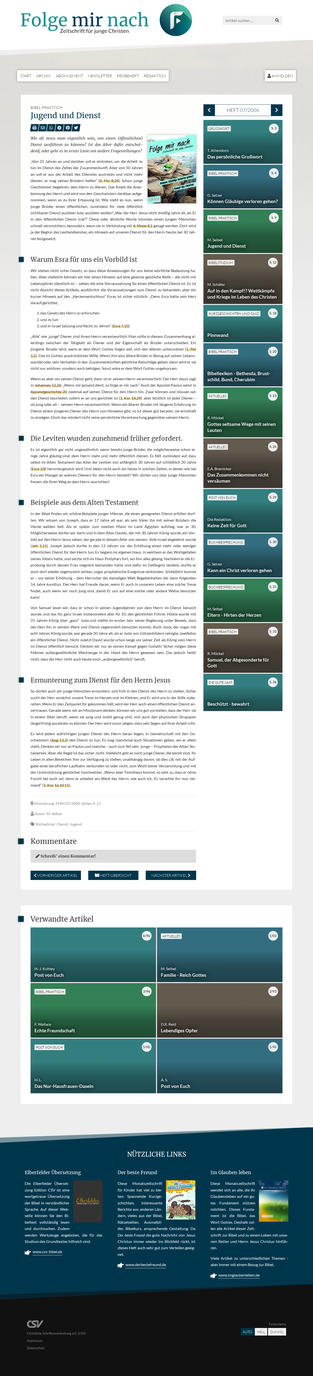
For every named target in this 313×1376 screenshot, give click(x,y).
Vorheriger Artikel (57, 875)
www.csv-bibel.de (47, 1251)
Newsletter (100, 75)
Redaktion (155, 75)
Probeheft (128, 75)
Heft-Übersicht (115, 875)
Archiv (43, 75)
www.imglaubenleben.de (239, 1275)
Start (25, 75)
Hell (261, 1332)
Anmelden (282, 75)
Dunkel (277, 1332)
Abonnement (69, 75)
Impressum (35, 1341)
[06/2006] (209, 110)
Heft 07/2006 (243, 110)
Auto (247, 1332)
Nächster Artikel (169, 875)
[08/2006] (276, 110)
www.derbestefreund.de (145, 1264)
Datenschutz (36, 1348)
